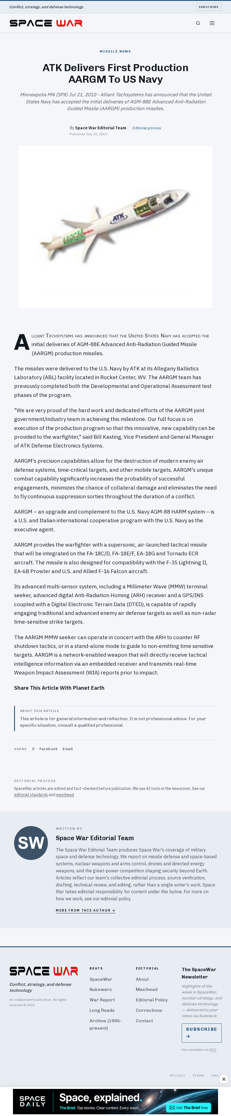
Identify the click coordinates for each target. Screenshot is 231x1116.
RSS (213, 1049)
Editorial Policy (152, 1000)
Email (68, 748)
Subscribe (209, 7)
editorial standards (31, 794)
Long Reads (102, 1010)
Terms (198, 1075)
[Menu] (212, 23)
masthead (65, 794)
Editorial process (147, 128)
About (142, 979)
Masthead (146, 989)
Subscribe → (201, 1033)
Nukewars (101, 989)
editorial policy (115, 898)
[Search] (198, 23)
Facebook (48, 748)
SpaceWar (101, 979)
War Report (102, 1000)
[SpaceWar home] (46, 23)
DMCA (217, 1075)
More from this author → (85, 910)
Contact (144, 1020)
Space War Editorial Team (100, 127)
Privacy (178, 1075)
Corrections (149, 1010)
